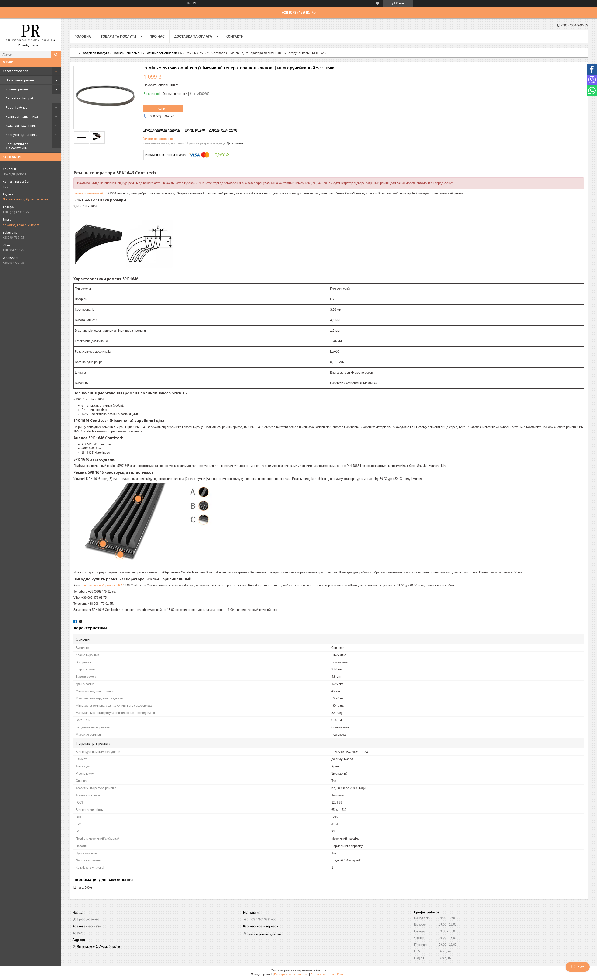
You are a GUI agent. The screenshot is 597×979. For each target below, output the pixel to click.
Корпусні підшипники (22, 135)
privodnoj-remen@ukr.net (21, 225)
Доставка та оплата (193, 36)
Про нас (157, 36)
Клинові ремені (17, 89)
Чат (581, 967)
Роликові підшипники (22, 116)
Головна (83, 36)
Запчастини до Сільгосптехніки (17, 146)
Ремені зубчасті (17, 107)
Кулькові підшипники (22, 125)
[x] (80, 622)
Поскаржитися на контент (291, 974)
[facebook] (75, 622)
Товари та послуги (118, 36)
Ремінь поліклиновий (88, 193)
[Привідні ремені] (30, 32)
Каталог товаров (15, 71)
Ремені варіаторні (19, 98)
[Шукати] (56, 54)
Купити (163, 108)
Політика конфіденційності (328, 974)
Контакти (234, 36)
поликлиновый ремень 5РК (103, 585)
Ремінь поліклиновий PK (163, 53)
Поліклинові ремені (20, 80)
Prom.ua (321, 970)
